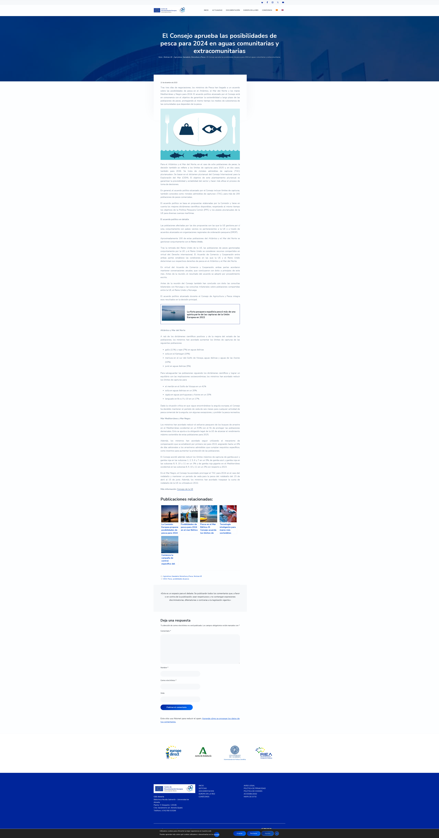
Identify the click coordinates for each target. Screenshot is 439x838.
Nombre (164, 667)
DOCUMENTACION (206, 791)
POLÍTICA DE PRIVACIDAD (255, 788)
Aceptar (239, 833)
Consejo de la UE (185, 489)
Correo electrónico (168, 680)
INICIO (201, 785)
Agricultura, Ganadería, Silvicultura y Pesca (189, 57)
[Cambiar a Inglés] (282, 10)
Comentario (166, 631)
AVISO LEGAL (249, 785)
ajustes (216, 834)
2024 (165, 579)
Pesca (170, 579)
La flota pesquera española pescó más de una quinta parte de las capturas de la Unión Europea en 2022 (211, 314)
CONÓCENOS (204, 797)
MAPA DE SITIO (250, 797)
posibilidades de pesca (181, 579)
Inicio (160, 57)
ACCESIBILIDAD (250, 794)
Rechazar (253, 833)
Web (163, 693)
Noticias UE (168, 57)
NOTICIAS (203, 788)
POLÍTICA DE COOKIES (253, 791)
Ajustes (267, 833)
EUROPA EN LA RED (207, 794)
